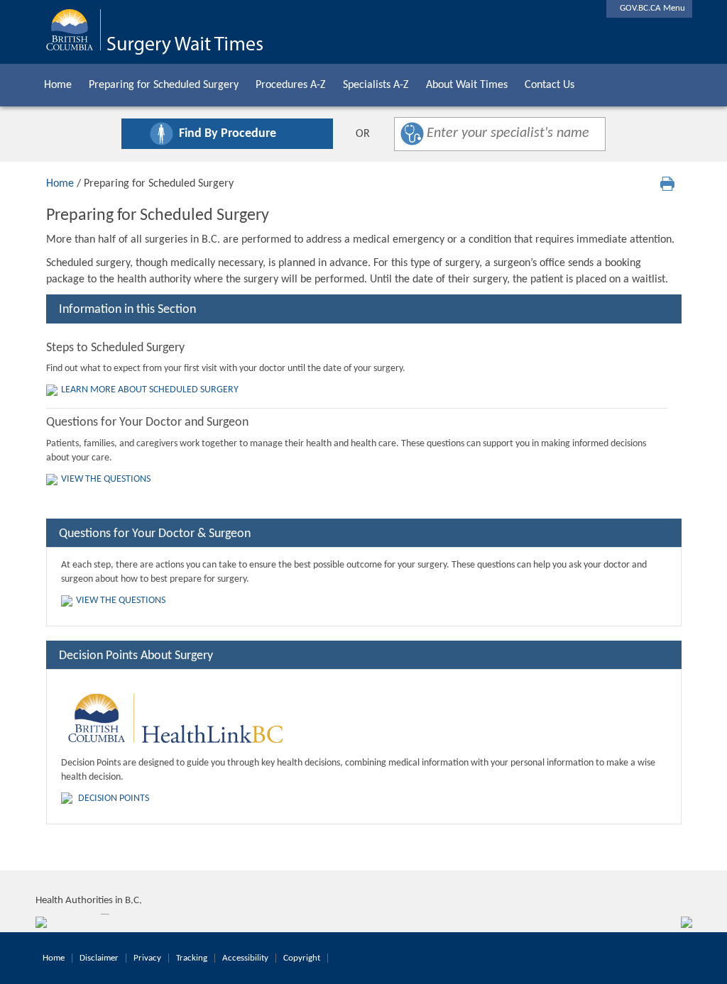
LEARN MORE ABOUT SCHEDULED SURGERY (150, 390)
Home (58, 85)
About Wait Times (467, 85)
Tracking (191, 958)
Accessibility (245, 958)
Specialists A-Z (376, 85)
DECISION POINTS (113, 798)
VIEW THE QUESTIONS (106, 479)
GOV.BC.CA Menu (649, 8)
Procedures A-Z (291, 85)
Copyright (301, 958)
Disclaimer (99, 958)
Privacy (147, 958)
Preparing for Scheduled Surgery (164, 85)
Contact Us (549, 85)
